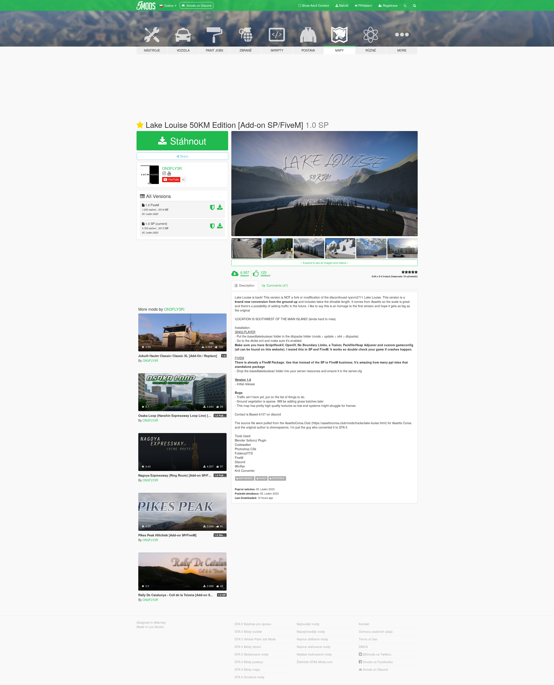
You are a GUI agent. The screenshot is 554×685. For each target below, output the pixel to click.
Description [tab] (245, 285)
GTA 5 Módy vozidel (248, 631)
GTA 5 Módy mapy (247, 669)
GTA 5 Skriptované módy (252, 654)
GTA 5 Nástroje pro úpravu (253, 624)
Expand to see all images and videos (324, 263)
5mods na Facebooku (377, 662)
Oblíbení (265, 275)
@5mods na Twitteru (376, 654)
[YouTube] (169, 173)
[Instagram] (164, 173)
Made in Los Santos (150, 627)
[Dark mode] (405, 5)
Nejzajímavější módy (311, 631)
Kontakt (364, 624)
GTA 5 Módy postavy (249, 662)
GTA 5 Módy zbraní (248, 646)
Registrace (390, 5)
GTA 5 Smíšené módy (249, 677)
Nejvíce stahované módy (313, 646)
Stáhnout (186, 140)
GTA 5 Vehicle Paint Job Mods (255, 639)
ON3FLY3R (172, 168)
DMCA (363, 646)
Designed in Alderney (151, 622)
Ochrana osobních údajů (376, 631)
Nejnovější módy (308, 624)
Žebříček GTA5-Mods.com (315, 662)
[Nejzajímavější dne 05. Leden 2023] (139, 125)
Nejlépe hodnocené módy (314, 654)
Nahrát (343, 5)
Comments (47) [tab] (276, 285)
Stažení (244, 275)
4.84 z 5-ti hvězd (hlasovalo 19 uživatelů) (395, 276)
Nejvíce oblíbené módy (312, 639)
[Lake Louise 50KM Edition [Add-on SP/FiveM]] (324, 183)
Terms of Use (368, 639)
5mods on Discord (375, 669)
